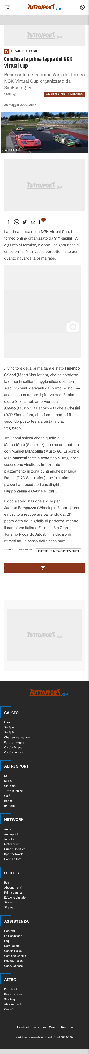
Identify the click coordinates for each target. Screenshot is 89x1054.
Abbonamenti (13, 887)
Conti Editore (13, 859)
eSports (9, 806)
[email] (33, 222)
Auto (7, 829)
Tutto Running (13, 791)
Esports (19, 51)
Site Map (10, 999)
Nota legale (12, 946)
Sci (6, 776)
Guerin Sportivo (14, 849)
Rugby (8, 781)
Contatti (9, 931)
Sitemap (9, 907)
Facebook (22, 1027)
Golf (7, 796)
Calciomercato (14, 752)
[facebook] (8, 222)
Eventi (33, 51)
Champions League (17, 737)
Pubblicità (10, 989)
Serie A (9, 727)
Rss (6, 882)
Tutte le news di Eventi (58, 551)
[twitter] (25, 222)
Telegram (67, 1027)
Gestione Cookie (15, 956)
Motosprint (11, 844)
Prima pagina (13, 892)
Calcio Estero (13, 747)
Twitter (53, 1027)
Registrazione (13, 994)
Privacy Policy (14, 961)
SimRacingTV (75, 94)
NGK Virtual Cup (55, 94)
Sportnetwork (13, 854)
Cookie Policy (13, 951)
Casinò (8, 1009)
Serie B (9, 732)
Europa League (14, 742)
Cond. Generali (14, 966)
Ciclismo (10, 786)
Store (8, 902)
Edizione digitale (15, 897)
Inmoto (9, 839)
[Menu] (7, 7)
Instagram (39, 1027)
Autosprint (11, 834)
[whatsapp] (16, 222)
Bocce (8, 801)
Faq (6, 941)
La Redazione (13, 936)
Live (7, 722)
